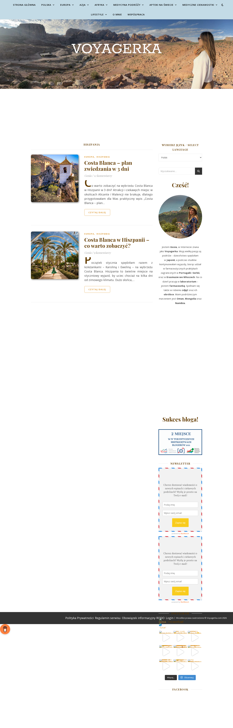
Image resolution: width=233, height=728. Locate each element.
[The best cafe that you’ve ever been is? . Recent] (180, 652)
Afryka (99, 4)
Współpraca (136, 14)
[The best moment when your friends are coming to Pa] (166, 652)
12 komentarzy (103, 176)
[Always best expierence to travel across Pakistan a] (194, 637)
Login (169, 618)
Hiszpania (103, 157)
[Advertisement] (116, 112)
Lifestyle (97, 14)
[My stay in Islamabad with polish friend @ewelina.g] (180, 637)
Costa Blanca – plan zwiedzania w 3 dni (108, 165)
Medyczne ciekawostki (198, 4)
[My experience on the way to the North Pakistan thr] (194, 666)
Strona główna (24, 4)
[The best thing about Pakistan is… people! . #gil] (194, 652)
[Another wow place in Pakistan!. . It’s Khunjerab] (166, 666)
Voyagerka (116, 49)
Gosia (87, 176)
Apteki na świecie (161, 4)
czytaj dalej (97, 212)
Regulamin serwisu (108, 618)
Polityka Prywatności (79, 618)
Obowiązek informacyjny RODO (143, 618)
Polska (46, 4)
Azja (83, 4)
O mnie (117, 14)
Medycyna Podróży (126, 4)
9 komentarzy (102, 253)
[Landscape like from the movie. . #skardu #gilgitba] (166, 637)
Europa (65, 4)
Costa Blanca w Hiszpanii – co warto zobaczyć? (116, 242)
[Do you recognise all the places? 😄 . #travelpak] (180, 666)
